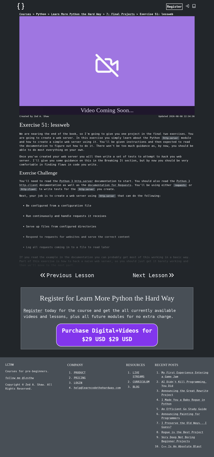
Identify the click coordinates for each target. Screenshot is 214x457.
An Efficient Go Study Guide (184, 409)
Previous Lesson (70, 275)
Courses (25, 14)
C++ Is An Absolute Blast (182, 446)
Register (174, 6)
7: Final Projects (120, 14)
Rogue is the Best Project (182, 432)
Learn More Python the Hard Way (76, 14)
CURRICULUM (141, 381)
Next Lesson (150, 275)
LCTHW (9, 364)
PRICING (80, 377)
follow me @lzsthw (19, 378)
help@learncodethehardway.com (97, 387)
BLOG (136, 386)
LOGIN (78, 382)
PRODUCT (80, 372)
